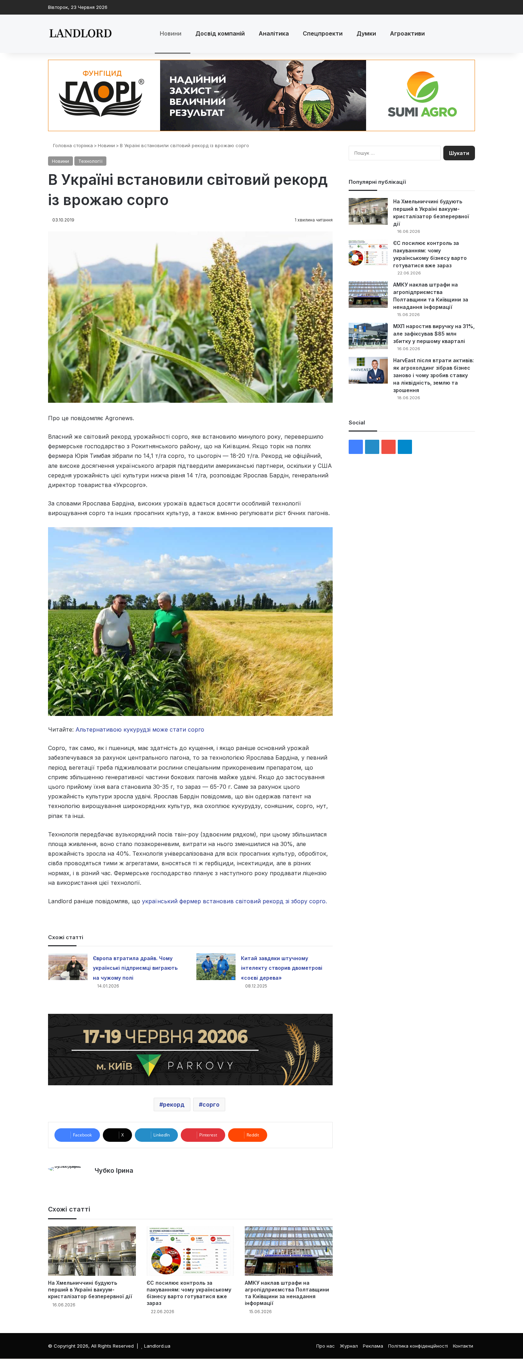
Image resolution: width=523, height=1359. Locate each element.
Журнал (349, 1346)
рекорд (174, 1104)
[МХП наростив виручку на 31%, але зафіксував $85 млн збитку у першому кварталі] (368, 336)
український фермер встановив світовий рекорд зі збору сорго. (234, 901)
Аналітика (274, 33)
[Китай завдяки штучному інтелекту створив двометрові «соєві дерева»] (216, 966)
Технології (90, 161)
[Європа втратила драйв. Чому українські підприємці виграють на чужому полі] (68, 966)
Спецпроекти (323, 33)
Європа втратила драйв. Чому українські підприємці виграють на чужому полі (135, 967)
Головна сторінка (72, 145)
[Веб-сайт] (99, 1182)
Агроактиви (407, 33)
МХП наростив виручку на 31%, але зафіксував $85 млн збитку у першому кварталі (434, 333)
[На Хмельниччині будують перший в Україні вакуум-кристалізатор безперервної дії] (92, 1251)
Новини (170, 33)
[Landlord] (80, 34)
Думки (366, 33)
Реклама (373, 1346)
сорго (211, 1104)
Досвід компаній (220, 33)
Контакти (463, 1346)
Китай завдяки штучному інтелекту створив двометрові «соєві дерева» (281, 967)
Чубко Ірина (114, 1170)
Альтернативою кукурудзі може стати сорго (139, 729)
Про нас (325, 1346)
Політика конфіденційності (418, 1346)
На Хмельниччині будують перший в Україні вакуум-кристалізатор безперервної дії (90, 1289)
